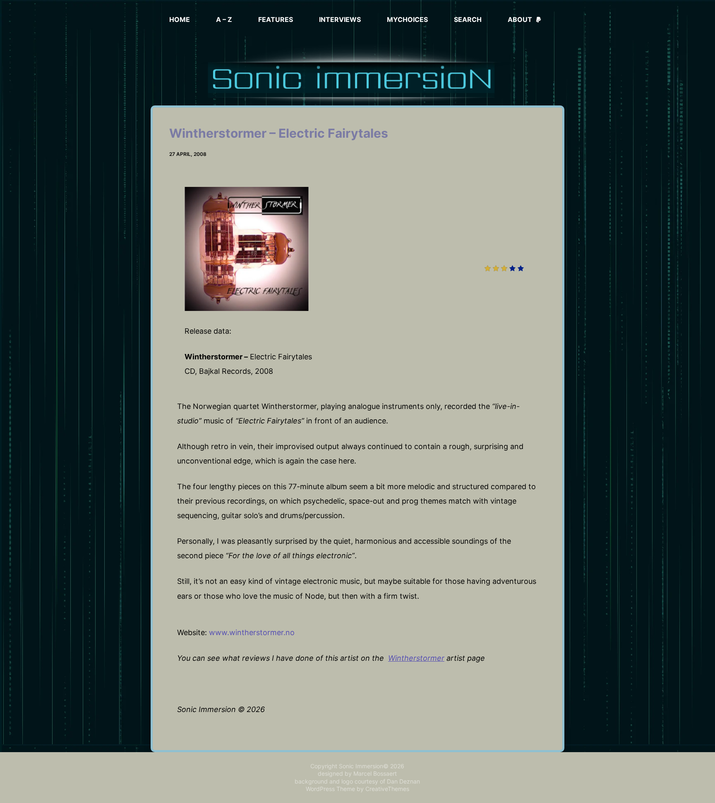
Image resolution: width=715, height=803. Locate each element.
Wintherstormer (416, 658)
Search (468, 19)
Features (275, 19)
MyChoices (407, 19)
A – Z (224, 19)
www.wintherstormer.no (252, 632)
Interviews (340, 19)
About (520, 19)
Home (179, 19)
